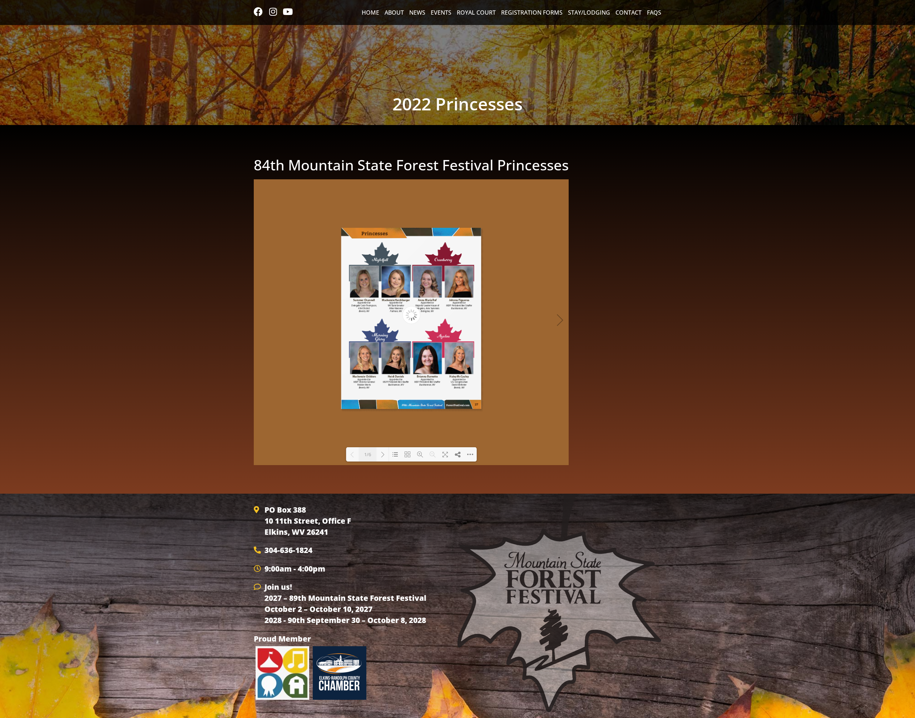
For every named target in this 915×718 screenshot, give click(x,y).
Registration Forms (532, 12)
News (417, 12)
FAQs (654, 12)
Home (370, 12)
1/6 (367, 454)
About (394, 12)
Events (441, 12)
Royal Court (476, 12)
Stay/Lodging (589, 12)
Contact (628, 12)
